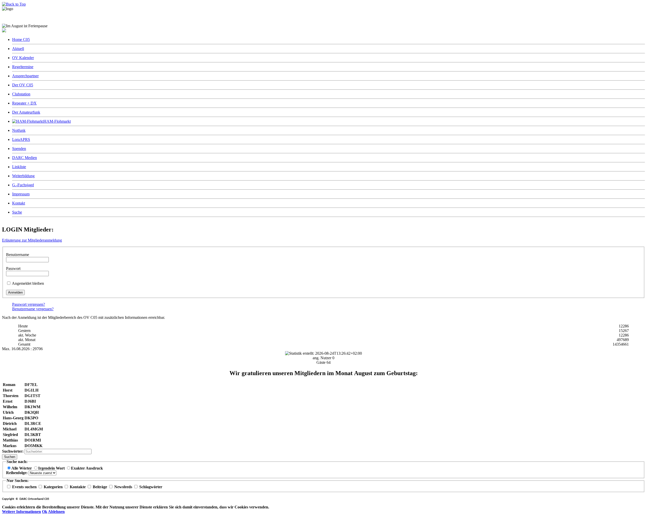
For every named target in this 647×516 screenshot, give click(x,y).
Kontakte (78, 487)
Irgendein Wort (52, 468)
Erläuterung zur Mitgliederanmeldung (32, 240)
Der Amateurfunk (26, 112)
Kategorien (53, 487)
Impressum (21, 194)
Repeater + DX (24, 103)
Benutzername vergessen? (33, 309)
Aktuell (18, 48)
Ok (44, 511)
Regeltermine (22, 67)
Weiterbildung (23, 176)
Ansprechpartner (25, 76)
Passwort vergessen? (28, 304)
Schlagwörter (150, 487)
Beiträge (100, 487)
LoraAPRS (21, 139)
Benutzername (17, 254)
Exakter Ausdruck (87, 468)
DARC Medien (24, 158)
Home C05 (21, 39)
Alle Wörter (22, 468)
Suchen (9, 457)
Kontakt (18, 203)
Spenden (19, 148)
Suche (17, 212)
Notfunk (19, 130)
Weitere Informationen (21, 511)
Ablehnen (56, 511)
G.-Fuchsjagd (23, 185)
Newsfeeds (123, 487)
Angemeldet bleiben (28, 283)
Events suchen (24, 487)
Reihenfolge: (17, 473)
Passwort (13, 268)
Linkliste (19, 167)
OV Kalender (23, 58)
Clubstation (21, 94)
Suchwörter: (13, 451)
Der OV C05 (22, 85)
